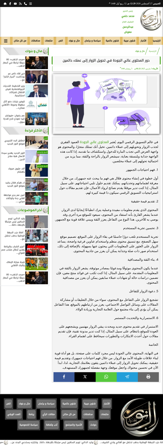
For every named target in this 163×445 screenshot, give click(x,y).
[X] (85, 377)
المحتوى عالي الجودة (94, 142)
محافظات (35, 41)
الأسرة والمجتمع (74, 425)
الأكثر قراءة (33, 131)
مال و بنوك (74, 41)
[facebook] (63, 377)
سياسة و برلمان (93, 41)
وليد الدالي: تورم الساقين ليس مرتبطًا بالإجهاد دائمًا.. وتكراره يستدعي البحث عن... (58, 442)
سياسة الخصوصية (29, 425)
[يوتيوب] (15, 3)
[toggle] (5, 40)
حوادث (93, 425)
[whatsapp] (106, 377)
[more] (30, 3)
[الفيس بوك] (10, 3)
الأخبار (143, 41)
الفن (60, 41)
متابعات (49, 41)
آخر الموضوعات (30, 210)
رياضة (31, 414)
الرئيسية (157, 41)
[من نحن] (25, 3)
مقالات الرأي (49, 414)
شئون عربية (129, 41)
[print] (148, 377)
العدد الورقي (13, 414)
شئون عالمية (112, 41)
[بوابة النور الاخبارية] (151, 19)
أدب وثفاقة (51, 425)
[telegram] (127, 377)
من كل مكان (20, 41)
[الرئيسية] (5, 3)
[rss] (20, 3)
